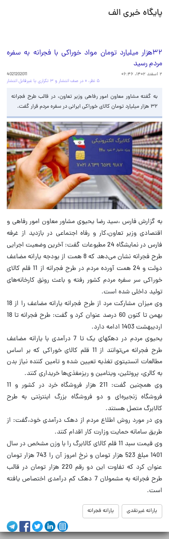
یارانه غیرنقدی (142, 511)
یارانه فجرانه (100, 511)
